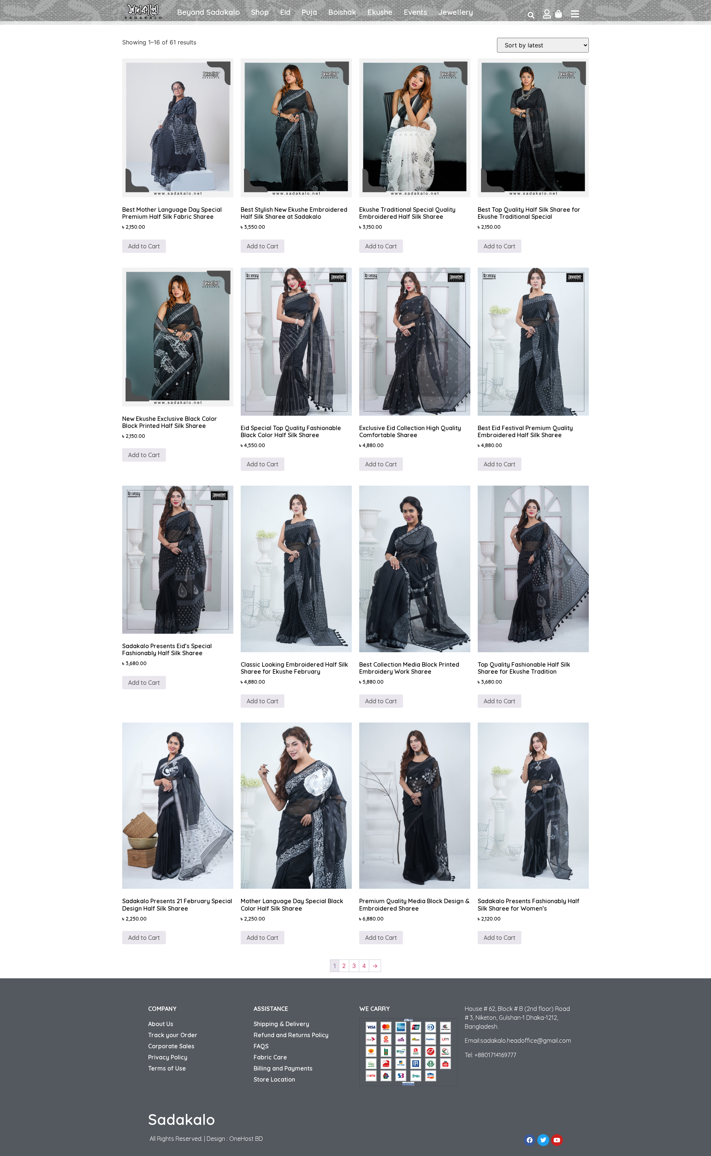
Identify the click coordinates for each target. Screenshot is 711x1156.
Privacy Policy (167, 1057)
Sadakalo (181, 1119)
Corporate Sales (171, 1046)
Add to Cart (144, 246)
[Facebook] (529, 1140)
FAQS (261, 1046)
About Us (160, 1024)
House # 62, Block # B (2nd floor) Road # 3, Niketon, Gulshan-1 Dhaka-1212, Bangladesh (517, 1017)
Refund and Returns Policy (291, 1035)
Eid (285, 12)
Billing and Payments (283, 1068)
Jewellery (455, 12)
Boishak (342, 12)
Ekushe (380, 12)
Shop (260, 12)
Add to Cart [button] (381, 464)
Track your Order (172, 1035)
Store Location (274, 1079)
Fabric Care (270, 1057)
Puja (309, 12)
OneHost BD (246, 1138)
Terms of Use (167, 1068)
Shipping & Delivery (281, 1024)
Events (415, 12)
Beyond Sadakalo (208, 12)
